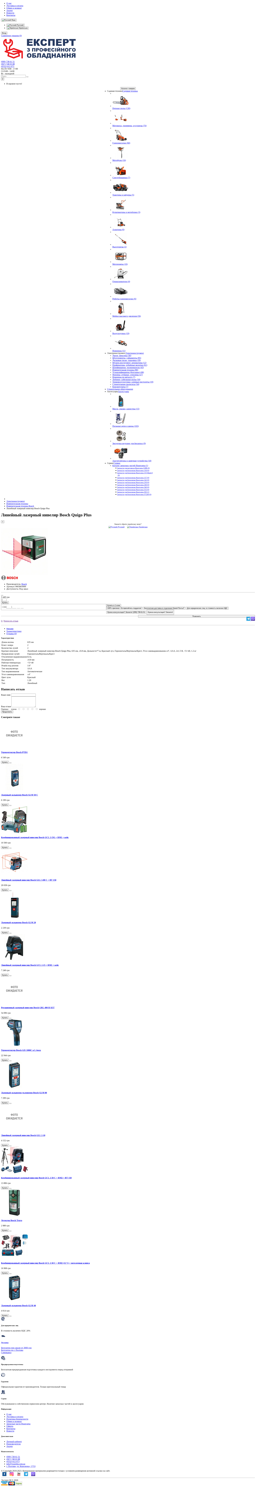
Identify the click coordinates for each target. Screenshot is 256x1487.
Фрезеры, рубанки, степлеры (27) (127, 375)
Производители (13, 1444)
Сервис (117, 463)
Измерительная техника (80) (125, 370)
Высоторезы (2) (119, 247)
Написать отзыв (11, 621)
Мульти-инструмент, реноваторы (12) (129, 363)
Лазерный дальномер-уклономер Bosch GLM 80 (24, 1093)
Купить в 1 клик (113, 605)
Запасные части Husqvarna (18, 1424)
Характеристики (13, 631)
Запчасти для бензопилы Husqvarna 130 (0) (133, 470)
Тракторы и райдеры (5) (123, 195)
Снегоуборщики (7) (121, 177)
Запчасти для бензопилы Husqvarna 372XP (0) (134, 494)
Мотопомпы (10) (120, 264)
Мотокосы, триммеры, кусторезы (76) (129, 126)
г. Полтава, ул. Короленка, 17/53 (20, 1466)
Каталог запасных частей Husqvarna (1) (130, 465)
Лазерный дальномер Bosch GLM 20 (18, 922)
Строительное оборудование (120, 389)
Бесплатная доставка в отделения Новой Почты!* (164, 608)
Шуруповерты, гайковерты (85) (126, 358)
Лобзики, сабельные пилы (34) (126, 379)
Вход (4, 33)
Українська (22, 28)
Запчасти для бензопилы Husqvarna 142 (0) (133, 480)
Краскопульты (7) (120, 387)
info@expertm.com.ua (15, 1464)
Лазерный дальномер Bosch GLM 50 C (19, 795)
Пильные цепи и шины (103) (125, 426)
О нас (9, 3)
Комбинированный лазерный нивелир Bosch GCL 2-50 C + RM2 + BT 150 (36, 1178)
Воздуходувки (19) (120, 333)
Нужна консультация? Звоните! (160, 612)
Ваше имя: (6, 695)
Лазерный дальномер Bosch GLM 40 (18, 1305)
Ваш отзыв (6, 706)
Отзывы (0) (11, 633)
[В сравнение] (2, 595)
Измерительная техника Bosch (20, 506)
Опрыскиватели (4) (121, 281)
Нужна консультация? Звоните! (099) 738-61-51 (126, 612)
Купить (5, 603)
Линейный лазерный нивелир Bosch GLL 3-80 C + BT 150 (28, 880)
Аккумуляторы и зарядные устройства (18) (131, 461)
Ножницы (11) (118, 351)
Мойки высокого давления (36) (126, 316)
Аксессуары (123, 391)
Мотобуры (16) (119, 160)
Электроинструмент (134, 353)
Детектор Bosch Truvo (11, 1220)
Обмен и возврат (14, 8)
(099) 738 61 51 (8, 61)
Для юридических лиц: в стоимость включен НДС (207, 608)
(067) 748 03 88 (8, 64)
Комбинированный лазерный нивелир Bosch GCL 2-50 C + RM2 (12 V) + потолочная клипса (45, 1263)
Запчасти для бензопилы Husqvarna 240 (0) (133, 485)
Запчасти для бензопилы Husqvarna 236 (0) (133, 482)
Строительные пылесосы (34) (125, 384)
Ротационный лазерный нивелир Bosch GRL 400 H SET (28, 1007)
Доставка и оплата (14, 6)
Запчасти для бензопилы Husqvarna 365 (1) (133, 492)
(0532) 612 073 (7, 66)
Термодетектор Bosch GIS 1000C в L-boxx (21, 1050)
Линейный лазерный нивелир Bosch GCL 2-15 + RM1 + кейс (30, 965)
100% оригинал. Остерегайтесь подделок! (124, 608)
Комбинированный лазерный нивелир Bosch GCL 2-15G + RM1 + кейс (35, 837)
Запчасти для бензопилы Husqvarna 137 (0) (133, 478)
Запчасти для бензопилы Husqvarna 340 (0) (133, 487)
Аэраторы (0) (118, 229)
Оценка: (5, 709)
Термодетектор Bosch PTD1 (14, 752)
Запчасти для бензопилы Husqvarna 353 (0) (133, 490)
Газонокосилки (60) (121, 143)
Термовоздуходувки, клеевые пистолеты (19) (132, 382)
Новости (10, 13)
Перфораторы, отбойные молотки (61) (129, 365)
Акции (9, 10)
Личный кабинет (14, 1441)
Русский (19, 25)
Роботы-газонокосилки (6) (124, 299)
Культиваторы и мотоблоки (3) (126, 212)
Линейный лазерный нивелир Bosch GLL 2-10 (23, 1135)
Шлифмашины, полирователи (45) (128, 367)
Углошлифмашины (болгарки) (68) (128, 372)
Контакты (10, 15)
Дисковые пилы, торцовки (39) (126, 360)
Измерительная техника (17, 504)
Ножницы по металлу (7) (123, 377)
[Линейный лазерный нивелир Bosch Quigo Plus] (24, 574)
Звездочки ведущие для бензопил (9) (129, 443)
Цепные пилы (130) (121, 108)
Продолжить (7, 712)
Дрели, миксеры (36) (121, 355)
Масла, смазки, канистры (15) (125, 409)
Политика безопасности (17, 1419)
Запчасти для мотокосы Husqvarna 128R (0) (133, 468)
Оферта (9, 1426)
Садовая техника (130, 91)
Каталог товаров (128, 88)
